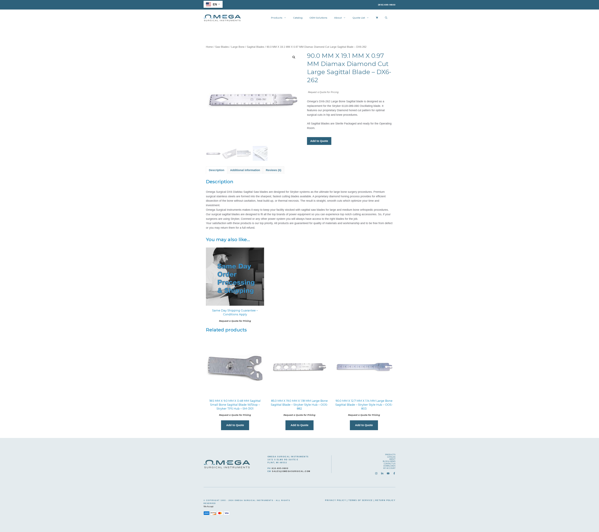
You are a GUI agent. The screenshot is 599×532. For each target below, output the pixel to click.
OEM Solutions (318, 17)
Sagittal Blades (255, 46)
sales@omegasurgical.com (291, 471)
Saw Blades (222, 46)
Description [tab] (216, 170)
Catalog (298, 17)
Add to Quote (319, 141)
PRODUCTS (390, 455)
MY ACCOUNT (389, 468)
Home (209, 46)
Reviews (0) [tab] (273, 170)
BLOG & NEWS (389, 461)
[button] (294, 57)
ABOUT (392, 459)
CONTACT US (389, 464)
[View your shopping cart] (377, 18)
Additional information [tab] (245, 170)
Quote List (359, 17)
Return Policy (385, 500)
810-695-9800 (280, 468)
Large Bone (237, 46)
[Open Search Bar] (386, 18)
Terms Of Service (360, 500)
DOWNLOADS (389, 466)
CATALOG (391, 457)
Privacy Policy (335, 500)
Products (276, 17)
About (338, 17)
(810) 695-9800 (386, 4)
